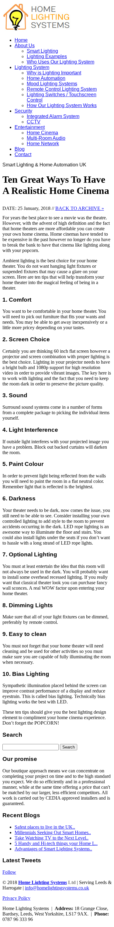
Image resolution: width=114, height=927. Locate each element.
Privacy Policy (16, 898)
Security (23, 110)
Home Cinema (42, 132)
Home (21, 40)
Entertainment (30, 127)
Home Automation (46, 78)
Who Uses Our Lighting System (60, 61)
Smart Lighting (42, 51)
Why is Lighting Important (54, 72)
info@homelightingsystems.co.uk (57, 887)
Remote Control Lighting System (62, 89)
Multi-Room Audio (46, 138)
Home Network (43, 143)
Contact (23, 154)
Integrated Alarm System (53, 116)
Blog (20, 149)
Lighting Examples (47, 56)
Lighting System (32, 67)
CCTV (33, 121)
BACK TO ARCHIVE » (79, 208)
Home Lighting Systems (42, 882)
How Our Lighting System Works (62, 105)
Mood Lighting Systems (52, 83)
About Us (25, 45)
